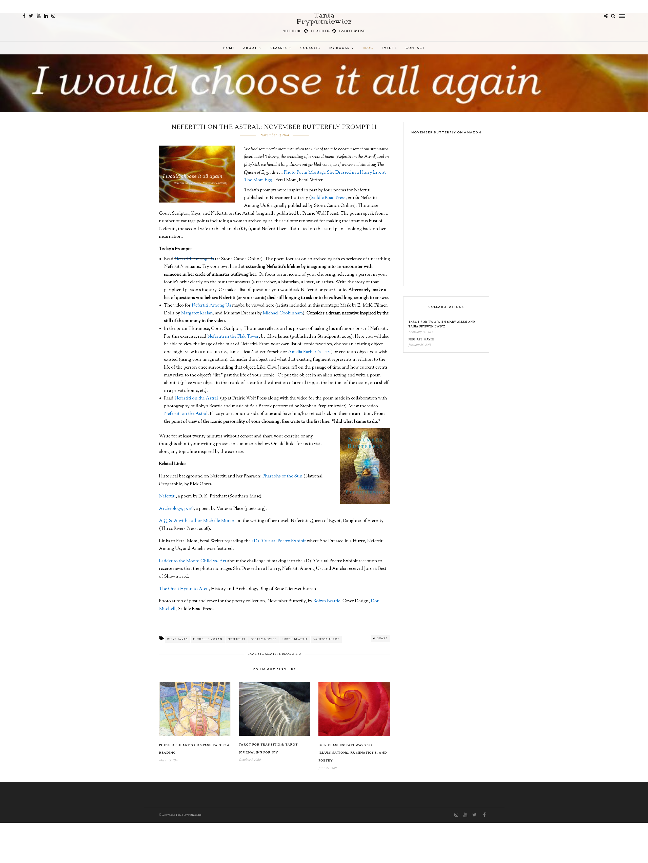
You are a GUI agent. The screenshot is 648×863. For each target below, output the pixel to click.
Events (389, 48)
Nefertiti (167, 496)
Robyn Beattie (326, 601)
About (250, 48)
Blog (368, 48)
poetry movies (263, 639)
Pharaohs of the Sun (282, 476)
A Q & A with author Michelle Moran (196, 521)
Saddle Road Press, (329, 198)
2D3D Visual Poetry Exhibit (279, 541)
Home (229, 48)
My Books (339, 48)
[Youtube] (38, 16)
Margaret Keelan (197, 313)
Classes (278, 48)
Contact (415, 48)
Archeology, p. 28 (176, 509)
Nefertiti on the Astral (196, 398)
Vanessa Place (326, 639)
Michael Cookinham (283, 313)
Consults (310, 48)
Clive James (177, 639)
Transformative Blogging (274, 654)
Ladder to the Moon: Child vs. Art (192, 561)
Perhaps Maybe (421, 339)
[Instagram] (53, 16)
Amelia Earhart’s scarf (309, 352)
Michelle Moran (207, 639)
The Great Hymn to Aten (184, 589)
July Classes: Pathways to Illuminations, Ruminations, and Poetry (352, 752)
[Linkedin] (46, 16)
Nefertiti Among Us (194, 259)
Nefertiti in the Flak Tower (233, 336)
